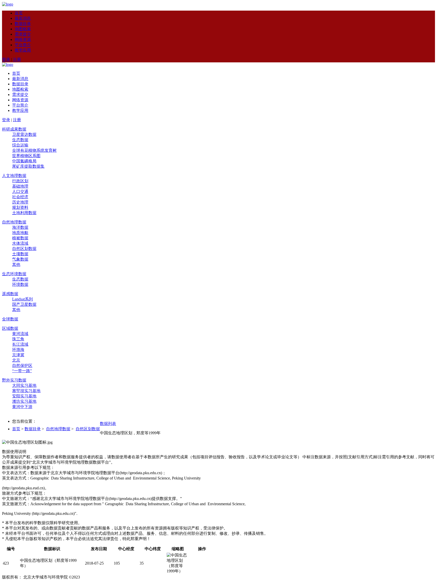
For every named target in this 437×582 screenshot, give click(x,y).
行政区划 (20, 181)
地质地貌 (20, 233)
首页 (19, 13)
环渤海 (18, 349)
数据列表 (108, 423)
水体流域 (20, 243)
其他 (16, 264)
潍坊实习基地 (24, 401)
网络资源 (23, 39)
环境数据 (20, 284)
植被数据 (20, 238)
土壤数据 (20, 254)
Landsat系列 (22, 299)
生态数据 (20, 140)
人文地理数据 (14, 175)
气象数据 (20, 259)
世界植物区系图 (26, 156)
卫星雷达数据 (24, 134)
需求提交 (23, 34)
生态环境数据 (14, 274)
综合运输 (20, 145)
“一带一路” (22, 371)
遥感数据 (10, 294)
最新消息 (23, 18)
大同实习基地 (24, 385)
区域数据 (10, 328)
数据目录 (23, 23)
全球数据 (10, 319)
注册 (17, 59)
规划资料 (20, 207)
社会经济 (20, 197)
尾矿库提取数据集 (28, 166)
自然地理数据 (14, 222)
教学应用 (23, 50)
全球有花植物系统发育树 (34, 150)
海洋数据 (20, 227)
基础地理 (20, 186)
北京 (16, 360)
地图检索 (23, 29)
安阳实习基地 (24, 396)
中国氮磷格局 (24, 161)
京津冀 (18, 355)
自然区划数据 (24, 248)
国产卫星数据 (24, 304)
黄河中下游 (22, 406)
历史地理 (20, 202)
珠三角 (18, 339)
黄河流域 (20, 334)
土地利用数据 (24, 213)
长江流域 (20, 344)
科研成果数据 (14, 129)
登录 (6, 59)
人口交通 (20, 191)
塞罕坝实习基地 (26, 391)
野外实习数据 (14, 380)
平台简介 (23, 45)
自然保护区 (22, 365)
